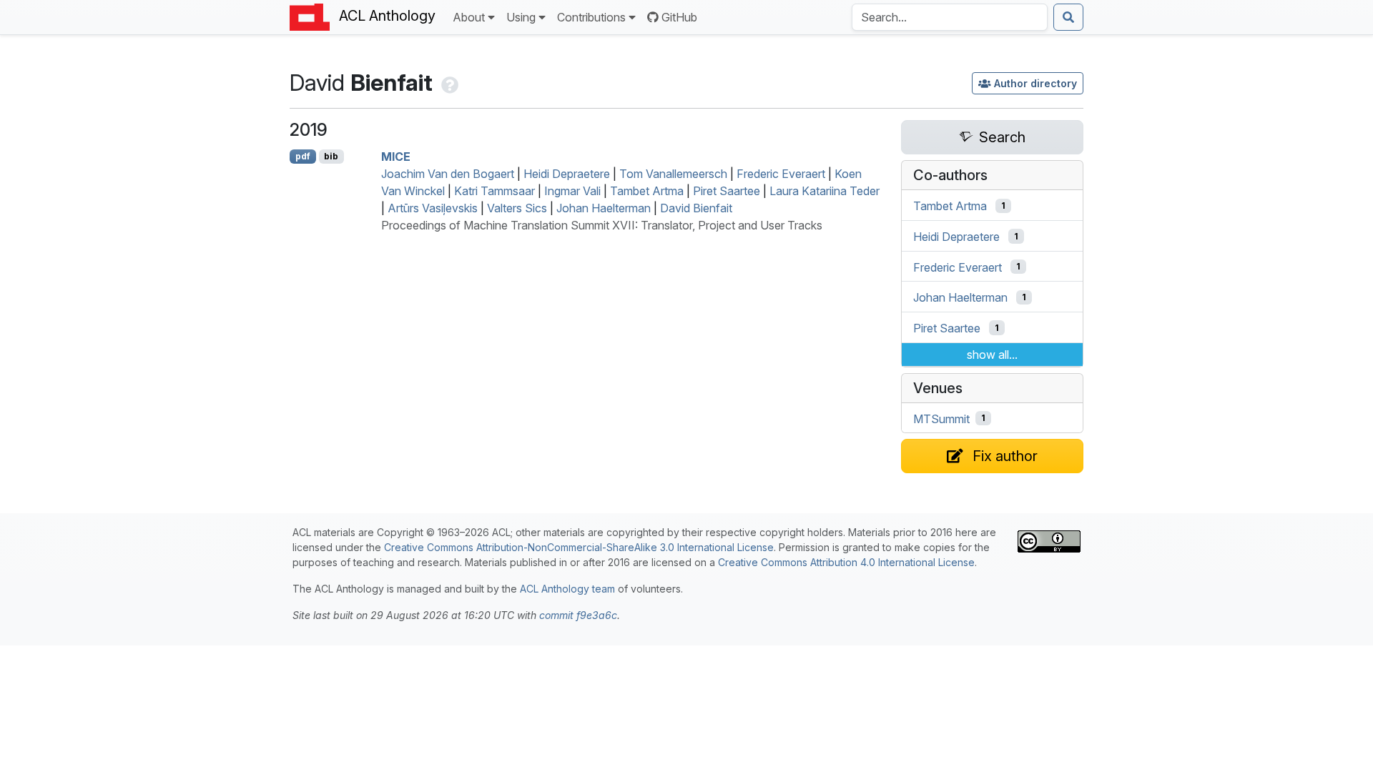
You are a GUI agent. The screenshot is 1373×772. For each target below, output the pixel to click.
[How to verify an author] (448, 82)
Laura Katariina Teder (824, 191)
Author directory (1035, 83)
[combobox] (950, 17)
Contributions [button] (591, 17)
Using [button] (521, 17)
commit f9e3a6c (578, 615)
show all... (992, 354)
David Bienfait (696, 208)
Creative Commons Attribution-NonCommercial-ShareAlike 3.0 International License (579, 547)
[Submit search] (1068, 17)
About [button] (469, 17)
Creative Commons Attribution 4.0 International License (846, 562)
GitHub (679, 17)
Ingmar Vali (572, 191)
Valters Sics (517, 208)
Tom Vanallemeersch (673, 174)
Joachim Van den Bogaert (447, 174)
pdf (302, 156)
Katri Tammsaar (494, 191)
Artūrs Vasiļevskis (433, 208)
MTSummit (941, 418)
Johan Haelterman (603, 208)
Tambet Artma (647, 191)
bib (331, 156)
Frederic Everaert (781, 174)
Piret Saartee (726, 191)
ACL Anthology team (567, 589)
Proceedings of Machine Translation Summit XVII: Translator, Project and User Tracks (601, 225)
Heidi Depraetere (566, 174)
